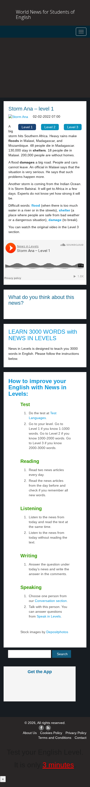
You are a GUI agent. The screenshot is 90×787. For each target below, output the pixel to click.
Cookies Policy (51, 733)
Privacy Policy (76, 733)
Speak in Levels (49, 616)
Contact (80, 738)
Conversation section (51, 601)
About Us (30, 733)
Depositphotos (56, 632)
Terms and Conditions (54, 738)
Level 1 (27, 127)
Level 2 (49, 127)
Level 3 (72, 127)
